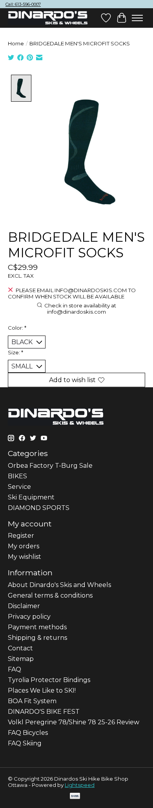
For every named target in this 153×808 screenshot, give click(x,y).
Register (21, 535)
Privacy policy (29, 616)
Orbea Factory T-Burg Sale (50, 465)
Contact (20, 648)
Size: (15, 352)
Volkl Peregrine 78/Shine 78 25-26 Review (73, 722)
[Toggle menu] (137, 18)
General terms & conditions (50, 595)
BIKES (17, 476)
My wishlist (24, 556)
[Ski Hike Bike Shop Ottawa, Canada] (48, 18)
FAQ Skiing (25, 743)
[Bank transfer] (75, 796)
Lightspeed (80, 785)
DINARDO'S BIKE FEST (44, 711)
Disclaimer (24, 606)
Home (16, 43)
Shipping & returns (37, 637)
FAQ (14, 669)
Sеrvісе (19, 486)
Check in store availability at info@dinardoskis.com (80, 308)
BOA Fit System (32, 701)
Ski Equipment (31, 497)
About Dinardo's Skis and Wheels (59, 585)
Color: (17, 328)
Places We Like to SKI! (42, 690)
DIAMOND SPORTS (38, 508)
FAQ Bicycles (28, 732)
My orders (23, 546)
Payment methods (37, 627)
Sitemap (21, 659)
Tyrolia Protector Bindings (49, 680)
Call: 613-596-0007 (23, 4)
